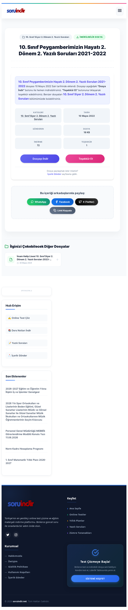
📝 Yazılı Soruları (17, 342)
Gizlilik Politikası (16, 566)
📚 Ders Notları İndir (19, 330)
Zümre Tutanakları (79, 533)
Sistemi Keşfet (95, 578)
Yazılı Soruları (76, 527)
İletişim (11, 561)
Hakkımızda (13, 555)
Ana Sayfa (74, 508)
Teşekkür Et (86, 158)
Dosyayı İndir (40, 158)
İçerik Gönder (54, 174)
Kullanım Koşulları (17, 572)
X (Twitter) (88, 202)
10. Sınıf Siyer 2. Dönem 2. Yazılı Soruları (47, 37)
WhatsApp (40, 202)
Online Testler (76, 514)
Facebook (64, 202)
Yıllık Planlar (75, 520)
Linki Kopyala (64, 210)
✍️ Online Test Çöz (19, 317)
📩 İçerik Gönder (17, 355)
